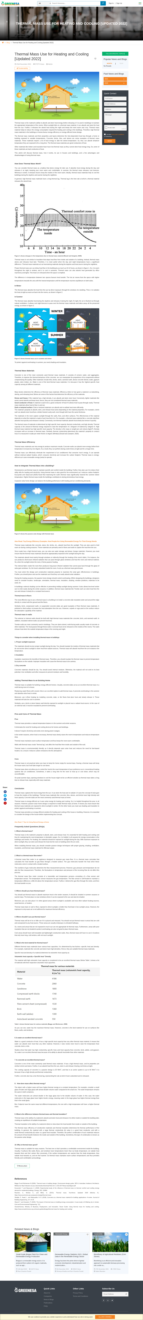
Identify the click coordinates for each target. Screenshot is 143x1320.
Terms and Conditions (80, 1296)
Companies (48, 1296)
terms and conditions (117, 134)
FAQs (46, 1306)
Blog (8, 42)
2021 (106, 79)
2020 (106, 83)
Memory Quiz (22, 1166)
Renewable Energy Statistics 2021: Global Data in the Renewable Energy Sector (71, 1255)
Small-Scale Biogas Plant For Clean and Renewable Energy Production (31, 1255)
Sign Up (119, 3)
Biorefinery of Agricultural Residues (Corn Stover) (110, 1255)
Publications (48, 1303)
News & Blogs (49, 1299)
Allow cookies (105, 1317)
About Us (47, 1293)
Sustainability (23, 68)
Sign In (111, 3)
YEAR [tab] (121, 63)
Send (109, 141)
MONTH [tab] (109, 63)
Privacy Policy (78, 1293)
